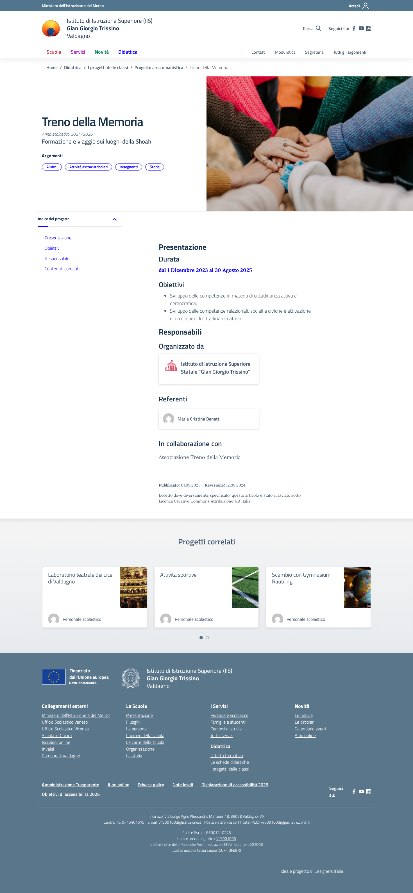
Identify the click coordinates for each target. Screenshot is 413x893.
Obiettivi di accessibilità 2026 (71, 794)
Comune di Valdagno (61, 755)
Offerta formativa (226, 755)
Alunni (51, 167)
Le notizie (304, 715)
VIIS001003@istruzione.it (179, 822)
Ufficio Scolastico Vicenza (65, 728)
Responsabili (56, 258)
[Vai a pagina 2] (207, 637)
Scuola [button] (54, 52)
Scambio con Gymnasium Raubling (301, 578)
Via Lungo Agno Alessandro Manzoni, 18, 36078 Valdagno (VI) (214, 816)
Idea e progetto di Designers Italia (312, 871)
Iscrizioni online (56, 742)
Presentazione (58, 237)
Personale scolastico (229, 715)
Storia (155, 167)
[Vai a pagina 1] (201, 637)
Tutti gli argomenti (349, 52)
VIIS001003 (226, 838)
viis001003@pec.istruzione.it (285, 822)
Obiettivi (52, 248)
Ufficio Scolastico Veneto (65, 722)
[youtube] (361, 28)
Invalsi (48, 749)
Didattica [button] (127, 52)
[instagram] (368, 28)
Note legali (183, 784)
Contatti (258, 52)
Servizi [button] (78, 52)
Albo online (305, 735)
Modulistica (285, 52)
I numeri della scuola (145, 735)
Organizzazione (140, 749)
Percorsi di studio (226, 728)
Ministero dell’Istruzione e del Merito (76, 715)
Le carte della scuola (145, 742)
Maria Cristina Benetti (199, 418)
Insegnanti (129, 167)
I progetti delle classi (229, 768)
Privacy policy (151, 784)
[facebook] (354, 28)
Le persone (136, 728)
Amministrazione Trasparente (70, 784)
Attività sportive (178, 574)
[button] (80, 219)
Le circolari (304, 722)
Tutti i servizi (221, 735)
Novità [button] (102, 52)
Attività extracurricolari (88, 167)
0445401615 (133, 822)
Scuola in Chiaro (57, 735)
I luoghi (133, 722)
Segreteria (314, 52)
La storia (134, 755)
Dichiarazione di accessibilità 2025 (234, 784)
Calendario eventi (311, 728)
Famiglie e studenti (228, 722)
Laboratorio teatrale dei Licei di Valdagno (81, 578)
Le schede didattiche (229, 762)
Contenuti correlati (62, 268)
